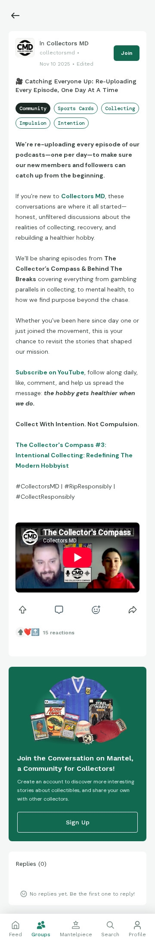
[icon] (22, 610)
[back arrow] (15, 15)
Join (126, 53)
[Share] (133, 610)
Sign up (78, 822)
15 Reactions (58, 633)
